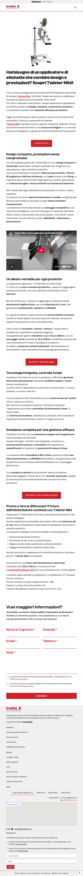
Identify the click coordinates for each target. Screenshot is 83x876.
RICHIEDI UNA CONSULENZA (41, 495)
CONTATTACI (41, 143)
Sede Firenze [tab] (66, 793)
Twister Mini (24, 96)
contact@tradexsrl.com (23, 829)
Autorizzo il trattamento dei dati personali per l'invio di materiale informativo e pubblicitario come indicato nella (41, 685)
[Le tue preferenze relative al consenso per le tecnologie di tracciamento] (79, 872)
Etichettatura (11, 742)
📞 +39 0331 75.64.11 (69, 800)
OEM (8, 767)
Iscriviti (10, 867)
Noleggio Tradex (12, 757)
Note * (10, 652)
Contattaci (41, 696)
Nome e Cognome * (20, 629)
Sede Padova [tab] (53, 793)
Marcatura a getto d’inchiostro (17, 732)
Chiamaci (41, 2)
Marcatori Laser (12, 772)
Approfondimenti (12, 762)
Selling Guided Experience (15, 747)
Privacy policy (22, 679)
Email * (11, 641)
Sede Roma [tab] (40, 793)
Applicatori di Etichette (14, 781)
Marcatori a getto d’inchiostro (16, 777)
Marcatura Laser (12, 737)
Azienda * (50, 629)
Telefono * (50, 641)
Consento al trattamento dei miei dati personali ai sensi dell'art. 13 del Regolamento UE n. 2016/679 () (41, 678)
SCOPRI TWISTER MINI (41, 362)
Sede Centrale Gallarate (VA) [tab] (22, 793)
